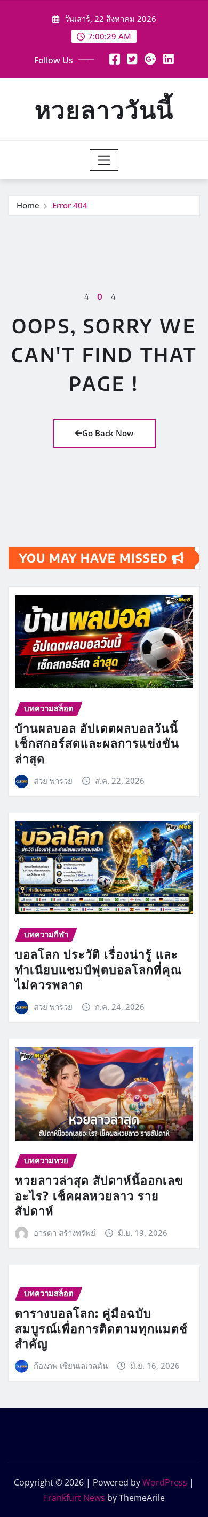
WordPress (164, 1482)
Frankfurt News (74, 1498)
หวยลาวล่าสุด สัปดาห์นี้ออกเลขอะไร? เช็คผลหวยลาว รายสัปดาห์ (99, 1195)
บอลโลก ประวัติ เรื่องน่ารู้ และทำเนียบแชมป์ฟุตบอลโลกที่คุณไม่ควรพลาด (98, 969)
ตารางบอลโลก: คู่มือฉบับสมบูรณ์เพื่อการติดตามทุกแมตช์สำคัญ (101, 1328)
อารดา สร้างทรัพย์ (64, 1232)
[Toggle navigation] (104, 160)
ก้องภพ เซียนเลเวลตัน (71, 1365)
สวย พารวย (53, 780)
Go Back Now (107, 433)
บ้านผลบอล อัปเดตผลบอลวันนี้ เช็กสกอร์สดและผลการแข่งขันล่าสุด (97, 743)
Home (28, 205)
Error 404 (69, 205)
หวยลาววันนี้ (104, 109)
